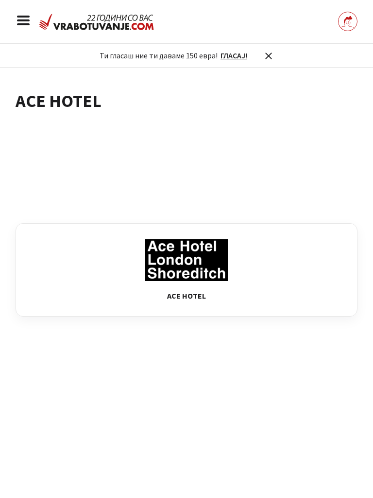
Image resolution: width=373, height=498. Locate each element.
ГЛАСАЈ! (233, 55)
